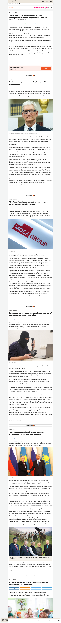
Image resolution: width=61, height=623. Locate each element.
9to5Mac (44, 93)
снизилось (47, 407)
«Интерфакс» (44, 29)
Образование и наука (12, 420)
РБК (47, 215)
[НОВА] (40, 7)
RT (48, 324)
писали (17, 159)
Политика (10, 570)
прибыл (18, 508)
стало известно (19, 147)
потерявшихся (21, 27)
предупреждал (12, 395)
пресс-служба (39, 594)
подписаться (45, 68)
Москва (16, 3)
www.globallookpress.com (33, 133)
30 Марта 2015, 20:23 (13, 12)
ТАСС (39, 445)
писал (21, 182)
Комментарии (30, 75)
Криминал (19, 420)
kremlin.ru (12, 477)
